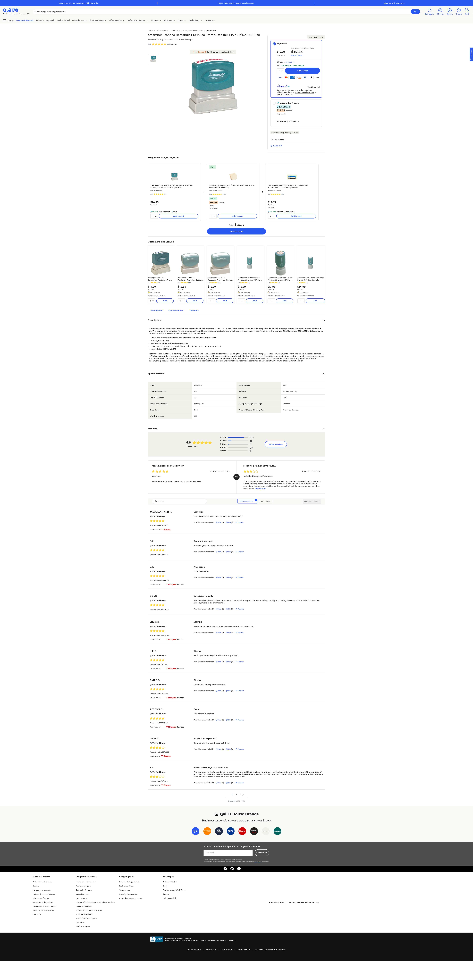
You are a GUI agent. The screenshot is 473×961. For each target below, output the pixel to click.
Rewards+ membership (85, 882)
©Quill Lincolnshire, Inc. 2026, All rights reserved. (181, 940)
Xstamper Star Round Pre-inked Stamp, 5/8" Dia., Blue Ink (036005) (310, 279)
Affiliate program (83, 927)
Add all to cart (236, 231)
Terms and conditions (224, 859)
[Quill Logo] (10, 10)
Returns (36, 886)
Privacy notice (211, 949)
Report (241, 522)
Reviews (194, 310)
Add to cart (302, 71)
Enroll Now (296, 55)
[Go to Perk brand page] (230, 831)
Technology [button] (194, 20)
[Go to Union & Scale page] (266, 831)
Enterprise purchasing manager (89, 910)
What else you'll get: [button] (286, 121)
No (229, 522)
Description (156, 310)
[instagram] (225, 869)
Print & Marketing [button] (96, 20)
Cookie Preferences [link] (243, 949)
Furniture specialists (84, 914)
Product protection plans (86, 918)
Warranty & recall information (45, 906)
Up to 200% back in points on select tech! (236, 3)
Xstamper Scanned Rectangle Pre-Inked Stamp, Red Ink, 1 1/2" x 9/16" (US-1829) (171, 186)
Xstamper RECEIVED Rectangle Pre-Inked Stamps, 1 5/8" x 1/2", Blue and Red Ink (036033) (220, 279)
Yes (219, 522)
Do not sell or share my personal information (270, 949)
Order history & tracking (42, 882)
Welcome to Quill (170, 882)
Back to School (63, 20)
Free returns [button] (278, 140)
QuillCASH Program (84, 890)
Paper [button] (181, 20)
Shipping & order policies (43, 902)
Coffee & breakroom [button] (136, 20)
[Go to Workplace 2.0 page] (277, 831)
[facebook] (239, 869)
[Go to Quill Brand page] (195, 831)
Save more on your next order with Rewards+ (79, 3)
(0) (251, 447)
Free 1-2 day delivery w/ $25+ (286, 133)
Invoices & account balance (44, 894)
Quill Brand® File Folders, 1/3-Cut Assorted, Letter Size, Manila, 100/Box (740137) (232, 186)
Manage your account (42, 890)
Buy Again (50, 20)
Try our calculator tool (304, 92)
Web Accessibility (170, 898)
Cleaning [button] (155, 20)
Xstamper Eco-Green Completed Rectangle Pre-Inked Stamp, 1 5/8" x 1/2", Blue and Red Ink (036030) (160, 279)
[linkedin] (232, 869)
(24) (252, 437)
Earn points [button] (316, 37)
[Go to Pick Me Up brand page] (219, 831)
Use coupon (262, 853)
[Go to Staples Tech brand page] (254, 831)
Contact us (37, 914)
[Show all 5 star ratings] (238, 437)
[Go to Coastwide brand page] (207, 831)
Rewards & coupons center (130, 898)
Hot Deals (39, 20)
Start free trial (314, 87)
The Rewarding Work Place (174, 890)
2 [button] (236, 794)
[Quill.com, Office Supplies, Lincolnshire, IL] (156, 939)
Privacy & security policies (43, 910)
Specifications (176, 310)
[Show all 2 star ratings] (238, 447)
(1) (251, 444)
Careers (166, 894)
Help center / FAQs (41, 898)
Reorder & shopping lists (129, 882)
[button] (415, 11)
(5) (251, 441)
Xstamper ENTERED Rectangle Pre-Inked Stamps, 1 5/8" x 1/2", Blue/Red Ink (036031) (190, 279)
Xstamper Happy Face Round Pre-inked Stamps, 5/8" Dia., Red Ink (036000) (280, 279)
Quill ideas (80, 922)
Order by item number (128, 894)
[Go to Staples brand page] (242, 831)
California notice (226, 949)
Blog (165, 886)
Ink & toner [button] (168, 20)
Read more (260, 488)
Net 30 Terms (81, 898)
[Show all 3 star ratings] (238, 444)
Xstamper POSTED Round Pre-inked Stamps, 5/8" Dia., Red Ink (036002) (249, 279)
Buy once (282, 43)
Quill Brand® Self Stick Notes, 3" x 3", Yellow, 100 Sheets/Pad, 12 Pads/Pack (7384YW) (288, 186)
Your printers (124, 890)
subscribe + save (79, 20)
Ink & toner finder (126, 886)
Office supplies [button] (115, 20)
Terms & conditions (194, 949)
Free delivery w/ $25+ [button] (157, 295)
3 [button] (240, 794)
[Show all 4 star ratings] (238, 440)
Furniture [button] (209, 20)
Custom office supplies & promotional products (95, 902)
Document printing (84, 906)
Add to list (277, 146)
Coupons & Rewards (25, 20)
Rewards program (83, 886)
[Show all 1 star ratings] (237, 450)
